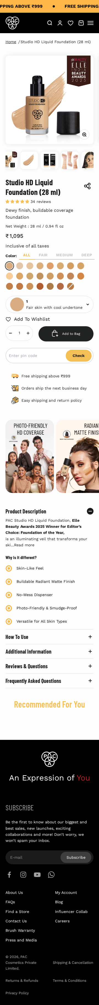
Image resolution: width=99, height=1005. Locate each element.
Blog (59, 902)
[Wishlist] (70, 23)
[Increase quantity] (28, 333)
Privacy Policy (17, 993)
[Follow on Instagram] (23, 874)
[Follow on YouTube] (37, 874)
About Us (14, 892)
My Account (66, 892)
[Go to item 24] (29, 160)
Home (11, 42)
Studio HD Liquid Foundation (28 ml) (56, 42)
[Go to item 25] (49, 160)
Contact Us (16, 921)
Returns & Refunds (22, 980)
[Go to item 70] (70, 160)
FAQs (10, 902)
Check (79, 355)
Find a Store (17, 911)
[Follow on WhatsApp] (51, 874)
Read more (24, 545)
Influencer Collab (71, 911)
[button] (18, 201)
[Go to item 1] (9, 160)
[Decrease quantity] (10, 333)
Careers (62, 921)
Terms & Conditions (69, 980)
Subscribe (76, 857)
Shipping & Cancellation (73, 962)
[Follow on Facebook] (9, 874)
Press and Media (21, 940)
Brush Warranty (20, 930)
